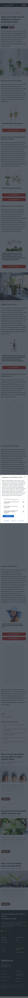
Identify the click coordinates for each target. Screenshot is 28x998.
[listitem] (14, 499)
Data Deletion (6, 520)
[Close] (25, 477)
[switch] (23, 502)
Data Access (14, 520)
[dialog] (14, 499)
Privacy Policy (21, 520)
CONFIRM (8, 516)
